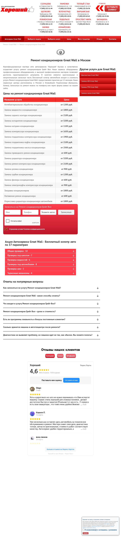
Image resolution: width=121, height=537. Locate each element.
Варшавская (83, 11)
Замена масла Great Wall (90, 93)
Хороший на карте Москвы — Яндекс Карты (60, 453)
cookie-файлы (107, 523)
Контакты (112, 39)
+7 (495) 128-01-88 (64, 24)
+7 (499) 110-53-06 (102, 16)
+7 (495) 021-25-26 (64, 32)
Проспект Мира (83, 19)
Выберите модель (34, 39)
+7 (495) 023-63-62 (83, 16)
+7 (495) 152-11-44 (46, 8)
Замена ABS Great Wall (89, 81)
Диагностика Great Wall (90, 75)
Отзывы (99, 39)
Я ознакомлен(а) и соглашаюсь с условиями (101, 530)
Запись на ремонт (106, 8)
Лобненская (46, 19)
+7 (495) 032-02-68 (46, 16)
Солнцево (46, 3)
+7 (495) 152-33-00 (64, 8)
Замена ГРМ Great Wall (89, 87)
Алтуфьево (71, 356)
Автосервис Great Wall (13, 39)
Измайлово (64, 27)
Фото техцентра (84, 39)
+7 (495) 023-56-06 (46, 32)
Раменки (64, 3)
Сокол (102, 3)
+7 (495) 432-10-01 (64, 16)
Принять (86, 533)
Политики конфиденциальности (34, 229)
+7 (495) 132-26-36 (83, 8)
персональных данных (96, 526)
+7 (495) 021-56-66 (102, 24)
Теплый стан (83, 3)
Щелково (45, 11)
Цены (69, 39)
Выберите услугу (54, 39)
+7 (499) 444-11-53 (46, 24)
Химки (45, 27)
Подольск (64, 19)
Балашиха (102, 19)
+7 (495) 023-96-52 (83, 24)
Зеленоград (64, 11)
